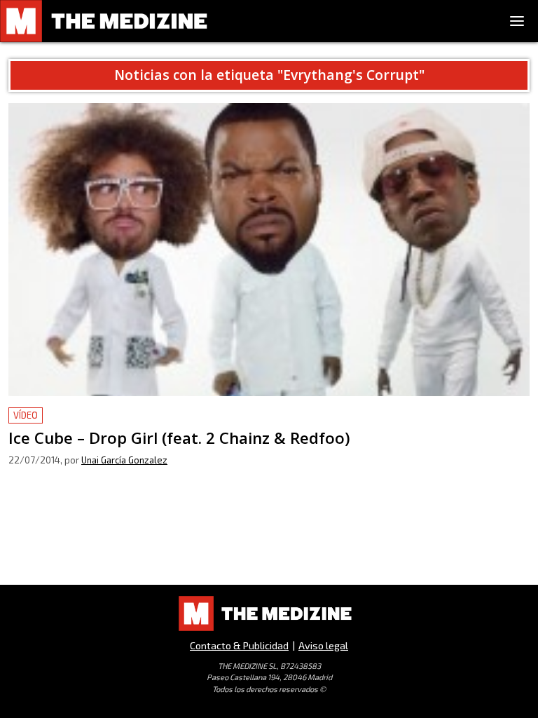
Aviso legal (323, 645)
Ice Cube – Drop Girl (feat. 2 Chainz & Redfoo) (123, 415)
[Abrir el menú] (517, 21)
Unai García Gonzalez (124, 460)
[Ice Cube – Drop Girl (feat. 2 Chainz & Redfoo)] (269, 250)
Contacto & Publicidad (239, 645)
